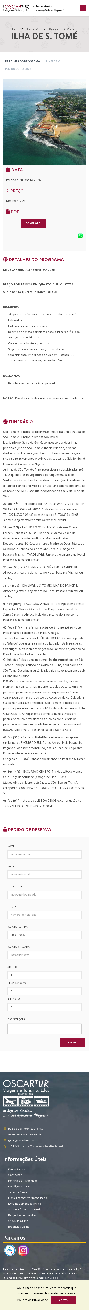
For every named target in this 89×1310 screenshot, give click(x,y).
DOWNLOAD (33, 223)
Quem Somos (16, 1169)
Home (14, 29)
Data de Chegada (18, 947)
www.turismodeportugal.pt (42, 1278)
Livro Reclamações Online (24, 1203)
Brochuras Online (18, 1226)
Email (10, 866)
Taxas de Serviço (19, 1192)
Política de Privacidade (23, 1180)
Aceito (63, 1300)
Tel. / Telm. (13, 907)
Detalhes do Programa (22, 61)
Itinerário (52, 61)
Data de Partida (17, 927)
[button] (72, 1042)
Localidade (14, 887)
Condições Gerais (19, 1186)
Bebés (13, 999)
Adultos (12, 967)
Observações (16, 1019)
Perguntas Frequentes (22, 1215)
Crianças (16, 983)
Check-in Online (18, 1221)
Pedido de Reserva (18, 69)
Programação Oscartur (63, 29)
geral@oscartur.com (21, 1140)
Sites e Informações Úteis (24, 1209)
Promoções (33, 29)
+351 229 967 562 (18, 1146)
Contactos (15, 1175)
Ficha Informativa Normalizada (27, 1198)
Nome (10, 846)
